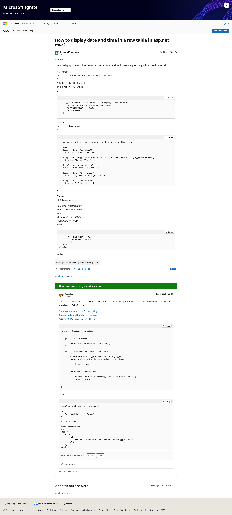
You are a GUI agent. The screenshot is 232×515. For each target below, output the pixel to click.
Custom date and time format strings (78, 314)
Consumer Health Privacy (82, 510)
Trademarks (139, 510)
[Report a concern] (79, 464)
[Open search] (218, 23)
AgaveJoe (69, 294)
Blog (39, 510)
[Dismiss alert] (226, 5)
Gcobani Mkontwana (69, 52)
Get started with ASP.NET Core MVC (77, 318)
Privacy (63, 510)
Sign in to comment (63, 276)
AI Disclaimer (9, 510)
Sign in (225, 23)
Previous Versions (26, 510)
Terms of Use (104, 510)
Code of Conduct (121, 510)
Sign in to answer (62, 493)
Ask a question (220, 30)
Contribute (51, 510)
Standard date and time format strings (79, 311)
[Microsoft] (5, 23)
